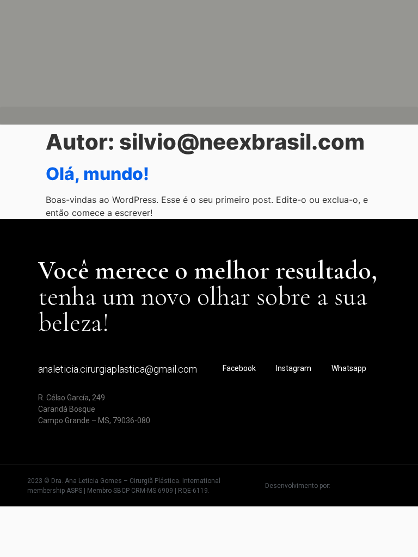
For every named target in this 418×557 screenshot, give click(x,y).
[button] (209, 116)
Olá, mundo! (97, 173)
